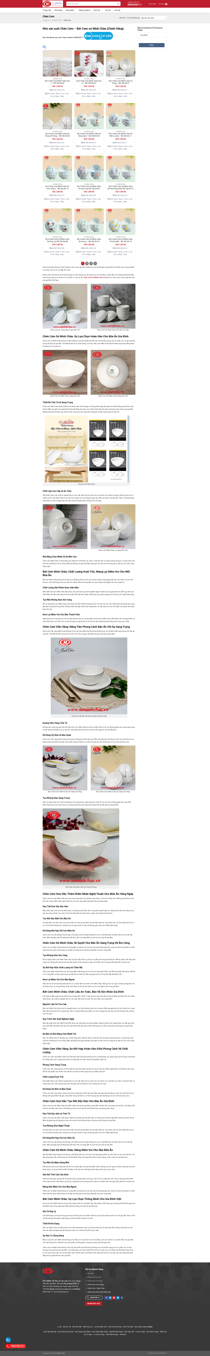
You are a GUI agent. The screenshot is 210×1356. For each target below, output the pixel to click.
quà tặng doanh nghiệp (51, 1342)
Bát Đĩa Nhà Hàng (116, 1332)
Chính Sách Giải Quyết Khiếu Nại (99, 1292)
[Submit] (118, 4)
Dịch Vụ (97, 10)
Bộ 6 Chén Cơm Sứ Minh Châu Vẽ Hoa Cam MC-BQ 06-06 (89, 187)
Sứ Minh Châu (56, 20)
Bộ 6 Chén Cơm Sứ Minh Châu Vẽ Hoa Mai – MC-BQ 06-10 (121, 240)
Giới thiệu (58, 10)
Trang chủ (47, 10)
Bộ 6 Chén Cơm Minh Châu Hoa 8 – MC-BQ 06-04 (89, 82)
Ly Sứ (59, 1327)
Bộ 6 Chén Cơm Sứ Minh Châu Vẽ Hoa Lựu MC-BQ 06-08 (57, 240)
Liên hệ (117, 10)
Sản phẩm (70, 10)
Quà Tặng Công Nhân (83, 1332)
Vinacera (123, 1334)
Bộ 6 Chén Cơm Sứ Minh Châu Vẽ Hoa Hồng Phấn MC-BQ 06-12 (121, 187)
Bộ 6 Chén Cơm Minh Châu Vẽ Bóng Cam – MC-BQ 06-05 (89, 135)
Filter (151, 45)
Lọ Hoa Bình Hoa (100, 1327)
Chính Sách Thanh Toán (96, 1288)
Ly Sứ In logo (140, 1332)
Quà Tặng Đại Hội (50, 1332)
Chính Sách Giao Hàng (96, 1285)
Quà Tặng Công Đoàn (66, 1332)
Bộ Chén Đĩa (77, 1327)
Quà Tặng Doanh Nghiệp (144, 1327)
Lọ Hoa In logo (99, 1334)
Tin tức (108, 10)
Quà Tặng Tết (129, 1332)
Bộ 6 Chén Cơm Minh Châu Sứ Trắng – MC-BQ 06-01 (121, 82)
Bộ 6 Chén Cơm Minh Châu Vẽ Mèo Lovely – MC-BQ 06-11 (120, 135)
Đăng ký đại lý (84, 10)
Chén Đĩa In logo (112, 1334)
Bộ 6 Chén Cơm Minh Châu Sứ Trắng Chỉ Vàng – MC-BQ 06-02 (57, 135)
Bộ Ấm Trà (67, 1327)
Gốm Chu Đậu (128, 1327)
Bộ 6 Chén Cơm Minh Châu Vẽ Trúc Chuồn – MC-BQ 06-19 (57, 187)
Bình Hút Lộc (88, 1327)
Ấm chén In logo (153, 1332)
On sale (144, 35)
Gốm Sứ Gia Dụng (115, 1327)
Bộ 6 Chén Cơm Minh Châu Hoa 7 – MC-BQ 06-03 (57, 82)
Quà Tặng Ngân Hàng (100, 1332)
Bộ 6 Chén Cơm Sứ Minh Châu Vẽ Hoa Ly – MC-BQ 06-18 (89, 240)
